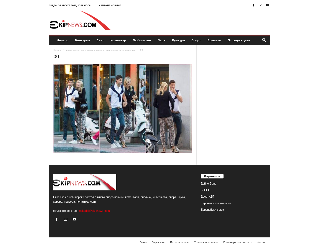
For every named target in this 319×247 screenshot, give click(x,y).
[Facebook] (253, 5)
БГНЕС (205, 190)
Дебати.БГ (207, 196)
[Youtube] (267, 5)
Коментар (118, 40)
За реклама (158, 242)
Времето (214, 40)
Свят (100, 40)
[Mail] (260, 5)
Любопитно (142, 40)
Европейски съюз (212, 209)
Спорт (196, 40)
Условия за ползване (206, 242)
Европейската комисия (216, 203)
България (82, 40)
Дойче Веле (208, 183)
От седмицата (239, 40)
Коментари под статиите (237, 242)
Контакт (261, 242)
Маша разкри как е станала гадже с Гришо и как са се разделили (101, 49)
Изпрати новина (110, 5)
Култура (178, 40)
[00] (122, 108)
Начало (62, 40)
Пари (162, 40)
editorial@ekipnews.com (94, 210)
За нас (143, 242)
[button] (264, 40)
